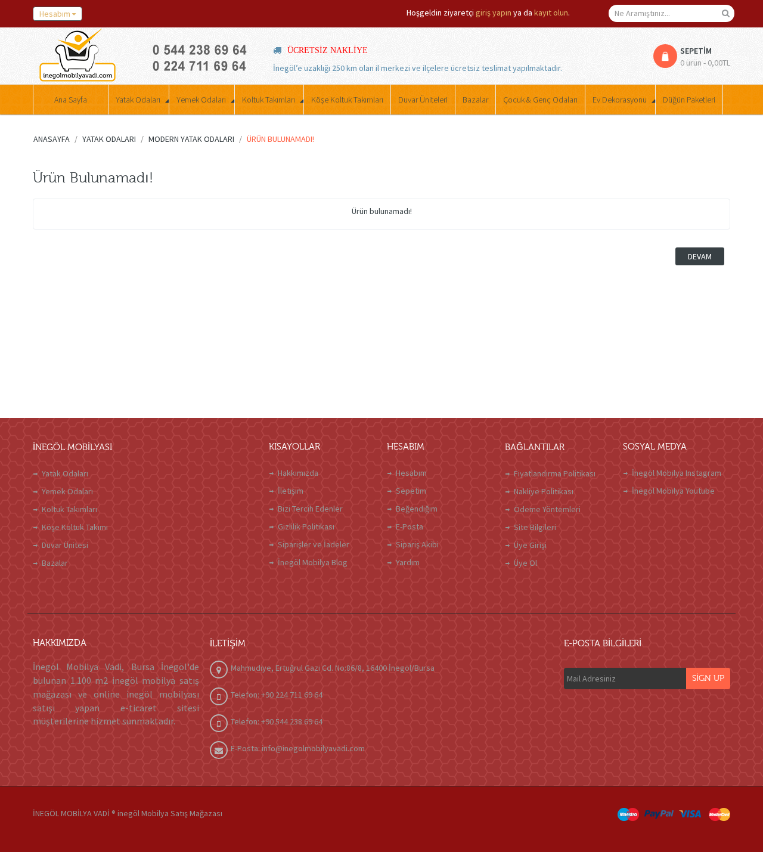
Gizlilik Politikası (306, 526)
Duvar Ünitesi (65, 545)
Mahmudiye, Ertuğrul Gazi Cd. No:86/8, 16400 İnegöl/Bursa (333, 667)
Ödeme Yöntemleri (547, 509)
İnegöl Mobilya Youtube (673, 490)
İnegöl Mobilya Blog (313, 562)
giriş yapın (493, 12)
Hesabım (411, 472)
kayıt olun (551, 12)
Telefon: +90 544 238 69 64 (276, 721)
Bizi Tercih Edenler (310, 508)
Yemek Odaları (67, 491)
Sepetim (411, 490)
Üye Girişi (530, 545)
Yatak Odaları (65, 473)
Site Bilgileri (535, 527)
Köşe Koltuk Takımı (75, 527)
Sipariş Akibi (417, 544)
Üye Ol (525, 562)
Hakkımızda (298, 472)
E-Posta (409, 526)
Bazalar (55, 562)
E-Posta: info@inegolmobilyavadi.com (298, 748)
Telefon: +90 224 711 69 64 (276, 694)
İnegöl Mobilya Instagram (676, 472)
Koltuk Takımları (69, 509)
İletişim (290, 490)
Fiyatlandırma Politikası (554, 473)
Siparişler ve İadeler (313, 544)
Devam (700, 256)
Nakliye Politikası (543, 491)
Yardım (408, 562)
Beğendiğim (417, 508)
